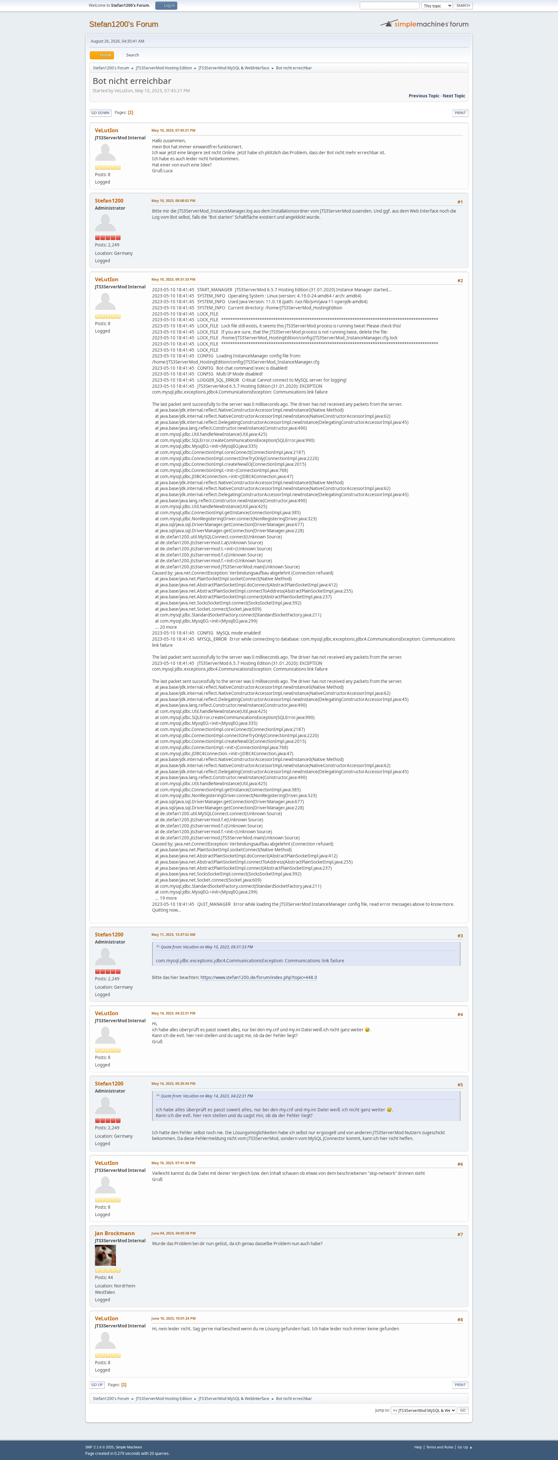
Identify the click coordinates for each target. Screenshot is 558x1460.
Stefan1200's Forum (123, 24)
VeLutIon (107, 130)
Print (460, 112)
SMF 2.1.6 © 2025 (99, 1447)
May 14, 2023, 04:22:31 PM (173, 1013)
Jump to (382, 1410)
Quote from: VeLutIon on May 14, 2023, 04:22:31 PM (207, 1096)
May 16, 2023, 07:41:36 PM (173, 1162)
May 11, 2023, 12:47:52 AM (173, 934)
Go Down (100, 112)
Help (418, 1447)
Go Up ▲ (465, 1447)
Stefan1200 (109, 200)
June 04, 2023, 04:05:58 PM (173, 1233)
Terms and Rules (439, 1447)
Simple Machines (129, 1447)
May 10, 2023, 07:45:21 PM (173, 130)
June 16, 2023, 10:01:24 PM (173, 1318)
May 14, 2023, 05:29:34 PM (173, 1083)
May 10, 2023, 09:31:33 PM (173, 279)
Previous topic (424, 96)
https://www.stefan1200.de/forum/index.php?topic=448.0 (259, 977)
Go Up (97, 1384)
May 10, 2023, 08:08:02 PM (173, 200)
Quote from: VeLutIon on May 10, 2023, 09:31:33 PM (207, 947)
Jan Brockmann (115, 1233)
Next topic (454, 96)
